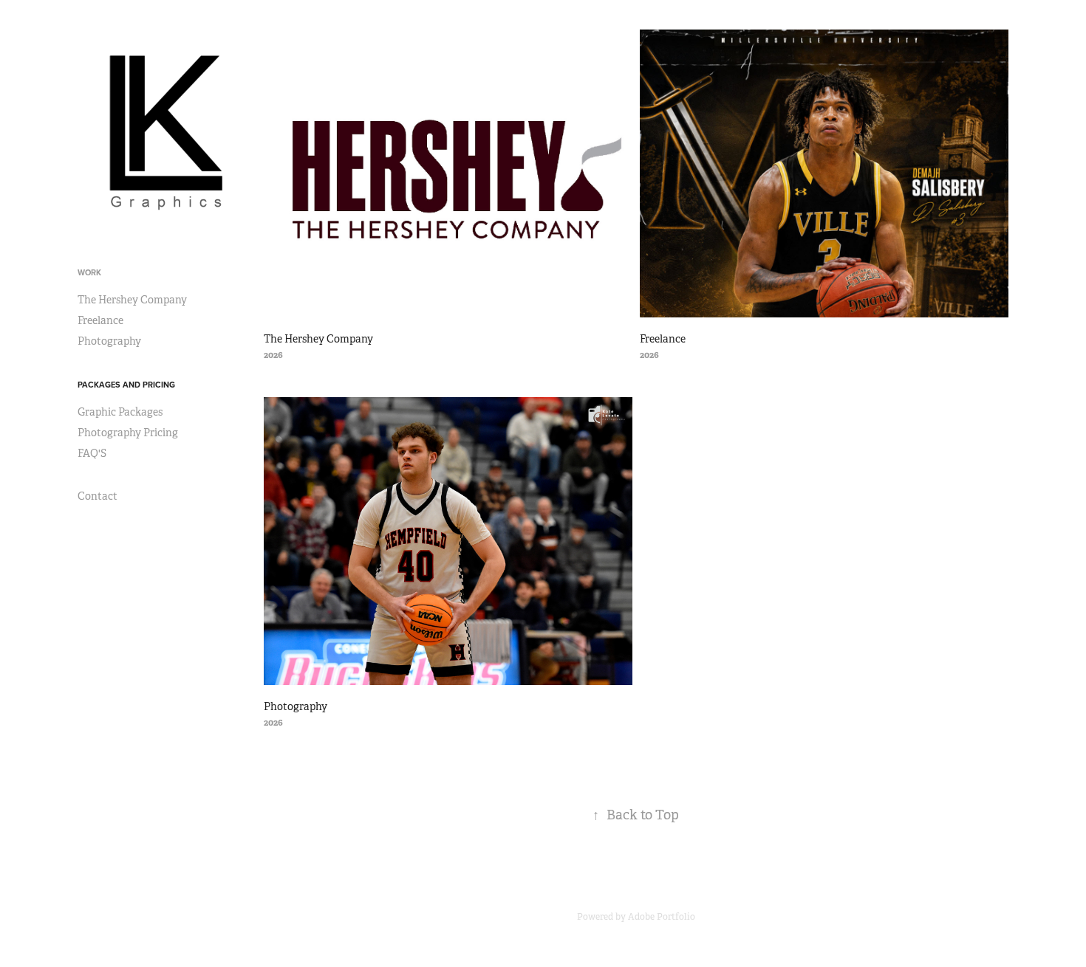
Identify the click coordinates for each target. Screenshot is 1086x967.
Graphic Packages (120, 412)
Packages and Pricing (126, 384)
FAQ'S (92, 453)
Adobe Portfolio (661, 917)
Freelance (100, 320)
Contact (97, 496)
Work (89, 272)
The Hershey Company (132, 299)
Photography (109, 341)
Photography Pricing (128, 432)
